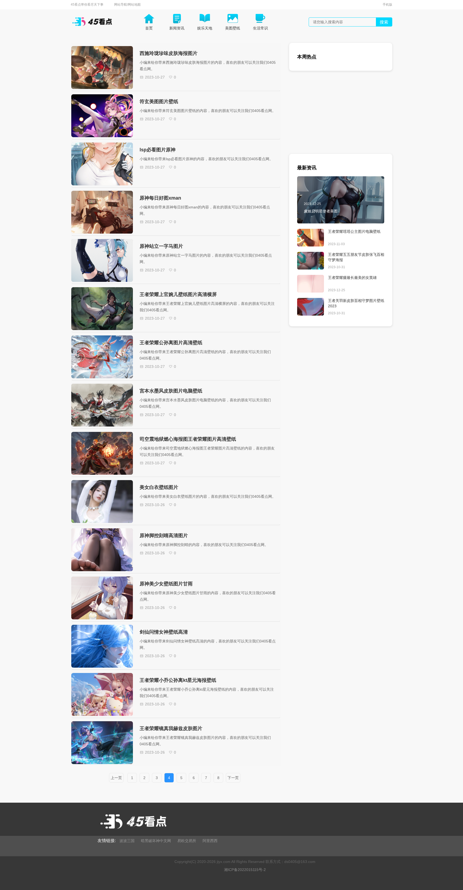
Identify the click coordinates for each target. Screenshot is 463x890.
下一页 (233, 778)
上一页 (116, 778)
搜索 (384, 22)
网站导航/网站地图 (127, 4)
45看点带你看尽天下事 (87, 4)
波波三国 (127, 841)
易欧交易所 (186, 841)
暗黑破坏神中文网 (156, 841)
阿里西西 (210, 841)
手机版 (387, 4)
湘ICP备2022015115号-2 (245, 869)
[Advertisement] (340, 116)
